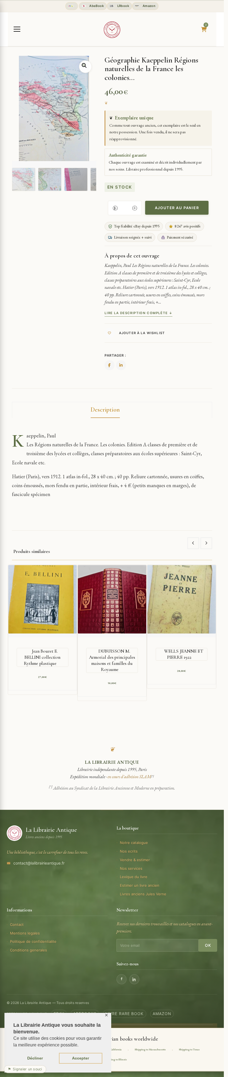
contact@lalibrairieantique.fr (39, 863)
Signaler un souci (25, 1069)
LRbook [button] (122, 6)
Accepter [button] (80, 1058)
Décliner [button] (35, 1058)
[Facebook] (122, 979)
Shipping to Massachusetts (150, 1049)
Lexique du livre (133, 877)
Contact (17, 924)
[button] (85, 66)
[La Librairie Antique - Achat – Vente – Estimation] (112, 29)
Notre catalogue (134, 842)
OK (208, 945)
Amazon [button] (148, 6)
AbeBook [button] (96, 6)
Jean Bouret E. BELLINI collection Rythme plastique (42, 657)
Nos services (131, 868)
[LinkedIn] (134, 979)
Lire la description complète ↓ (138, 313)
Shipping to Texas (189, 1049)
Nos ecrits (129, 851)
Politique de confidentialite (33, 941)
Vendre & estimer (135, 860)
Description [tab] (105, 409)
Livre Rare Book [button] (124, 1013)
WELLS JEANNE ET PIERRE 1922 (183, 654)
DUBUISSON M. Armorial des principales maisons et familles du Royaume (112, 660)
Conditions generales (28, 950)
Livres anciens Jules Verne (143, 894)
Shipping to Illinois (115, 1059)
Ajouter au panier (177, 208)
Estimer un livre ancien (139, 885)
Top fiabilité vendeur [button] (71, 6)
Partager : (115, 355)
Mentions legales (25, 933)
